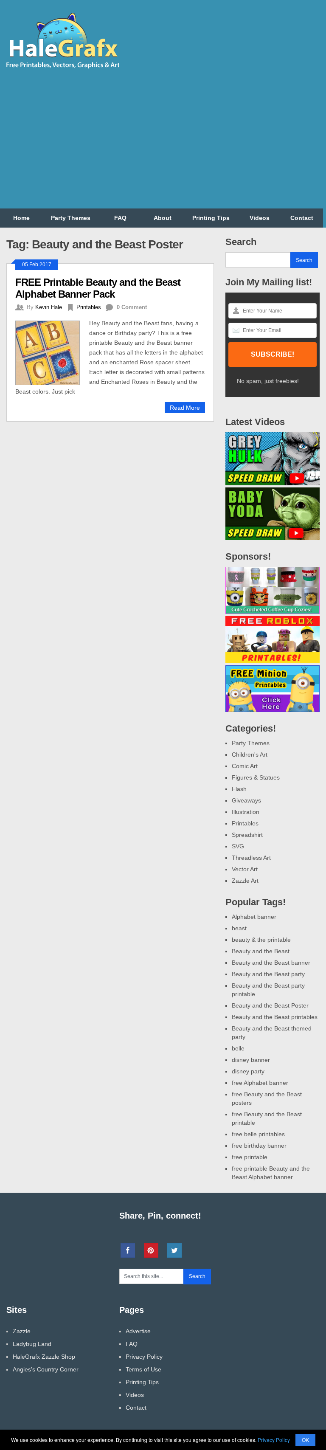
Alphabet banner (254, 916)
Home (21, 217)
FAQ (120, 217)
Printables (88, 307)
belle (238, 1048)
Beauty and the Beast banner (271, 962)
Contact (301, 217)
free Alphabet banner (260, 1082)
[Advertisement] (225, 141)
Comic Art (245, 766)
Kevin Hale (48, 307)
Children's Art (249, 754)
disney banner (251, 1059)
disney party (248, 1071)
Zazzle (22, 1331)
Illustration (245, 811)
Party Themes (70, 217)
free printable (249, 1157)
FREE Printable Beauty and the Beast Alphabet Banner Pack (97, 288)
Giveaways (246, 800)
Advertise (138, 1331)
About (162, 217)
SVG (238, 846)
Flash (239, 789)
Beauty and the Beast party (268, 974)
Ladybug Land (32, 1343)
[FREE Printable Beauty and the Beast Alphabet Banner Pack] (52, 351)
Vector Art (245, 869)
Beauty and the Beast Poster (270, 1005)
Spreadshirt (247, 834)
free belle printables (258, 1134)
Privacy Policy (144, 1356)
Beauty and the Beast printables (275, 1017)
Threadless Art (251, 857)
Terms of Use (143, 1369)
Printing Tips (211, 217)
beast (239, 928)
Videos (260, 217)
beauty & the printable (261, 939)
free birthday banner (259, 1145)
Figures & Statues (256, 777)
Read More (185, 407)
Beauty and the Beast (260, 951)
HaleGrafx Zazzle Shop (44, 1356)
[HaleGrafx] (62, 66)
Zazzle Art (245, 880)
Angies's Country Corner (46, 1369)
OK (305, 1439)
